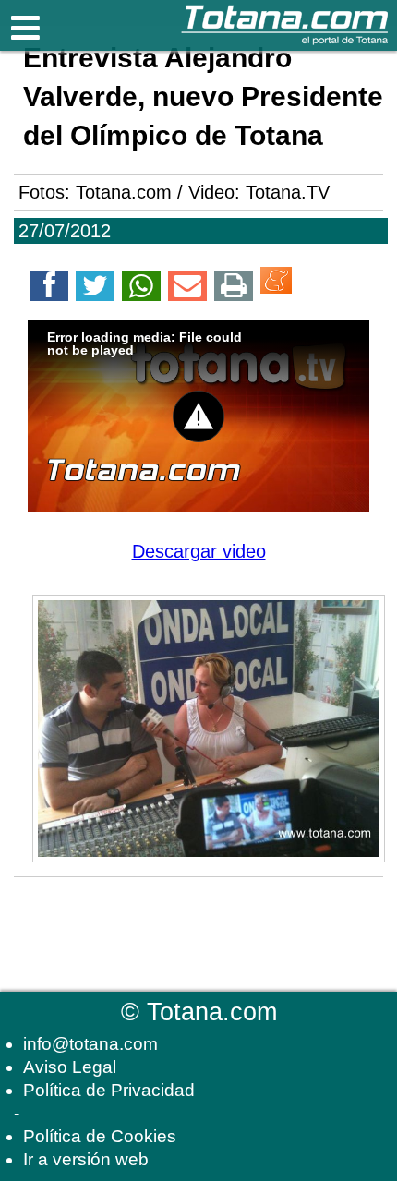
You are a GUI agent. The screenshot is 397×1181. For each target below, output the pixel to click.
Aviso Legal (69, 1067)
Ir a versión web (86, 1159)
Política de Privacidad (109, 1090)
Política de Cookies (99, 1136)
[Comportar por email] (187, 289)
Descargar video (199, 551)
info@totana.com (90, 1044)
